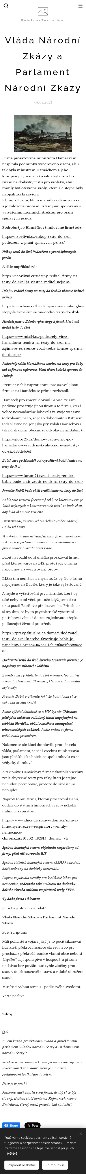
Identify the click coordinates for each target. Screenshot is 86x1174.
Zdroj (7, 1014)
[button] (6, 5)
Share (13, 1125)
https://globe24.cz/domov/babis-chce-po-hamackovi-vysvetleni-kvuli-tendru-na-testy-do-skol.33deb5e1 (40, 445)
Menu (80, 5)
